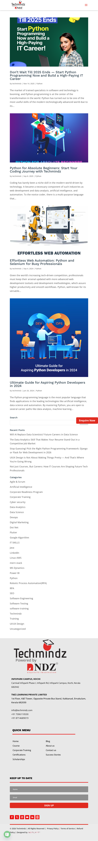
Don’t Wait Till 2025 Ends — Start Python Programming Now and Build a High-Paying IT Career (46, 75)
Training (14, 618)
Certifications (19, 754)
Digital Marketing (19, 522)
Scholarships (19, 759)
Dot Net (14, 527)
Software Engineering (21, 598)
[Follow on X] (17, 817)
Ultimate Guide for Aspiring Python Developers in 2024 (47, 384)
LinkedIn (14, 552)
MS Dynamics (17, 567)
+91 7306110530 (19, 714)
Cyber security (17, 502)
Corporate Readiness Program (26, 491)
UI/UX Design (17, 623)
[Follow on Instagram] (22, 817)
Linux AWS (15, 557)
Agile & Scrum (17, 481)
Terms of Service (67, 828)
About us (50, 745)
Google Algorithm (19, 537)
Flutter (13, 532)
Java (12, 547)
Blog (48, 741)
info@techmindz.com (21, 710)
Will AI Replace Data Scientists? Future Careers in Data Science (44, 434)
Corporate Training (20, 496)
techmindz (16, 83)
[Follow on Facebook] (12, 817)
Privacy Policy (53, 828)
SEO (12, 593)
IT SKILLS (15, 542)
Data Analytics (17, 507)
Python (39, 83)
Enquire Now (87, 420)
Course (16, 745)
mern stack (16, 562)
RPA (12, 588)
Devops (14, 517)
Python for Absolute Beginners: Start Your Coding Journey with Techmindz (43, 169)
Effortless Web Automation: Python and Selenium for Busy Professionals (42, 262)
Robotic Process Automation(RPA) (28, 583)
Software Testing (19, 603)
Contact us (51, 750)
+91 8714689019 (19, 718)
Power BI (15, 573)
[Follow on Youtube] (27, 817)
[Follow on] (37, 817)
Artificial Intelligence (21, 486)
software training (19, 608)
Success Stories (53, 754)
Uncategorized (18, 628)
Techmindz (16, 613)
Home (16, 741)
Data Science (17, 512)
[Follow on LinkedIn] (32, 817)
